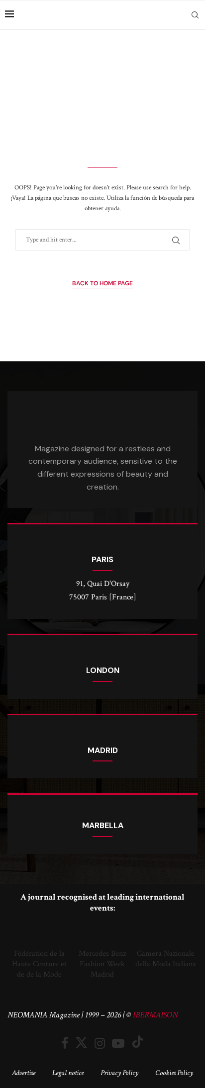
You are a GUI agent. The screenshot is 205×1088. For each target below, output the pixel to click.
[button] (17, 951)
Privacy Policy (119, 1073)
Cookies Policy (174, 1073)
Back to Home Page (102, 283)
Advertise (23, 1073)
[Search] (195, 14)
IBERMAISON (155, 1014)
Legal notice (68, 1073)
